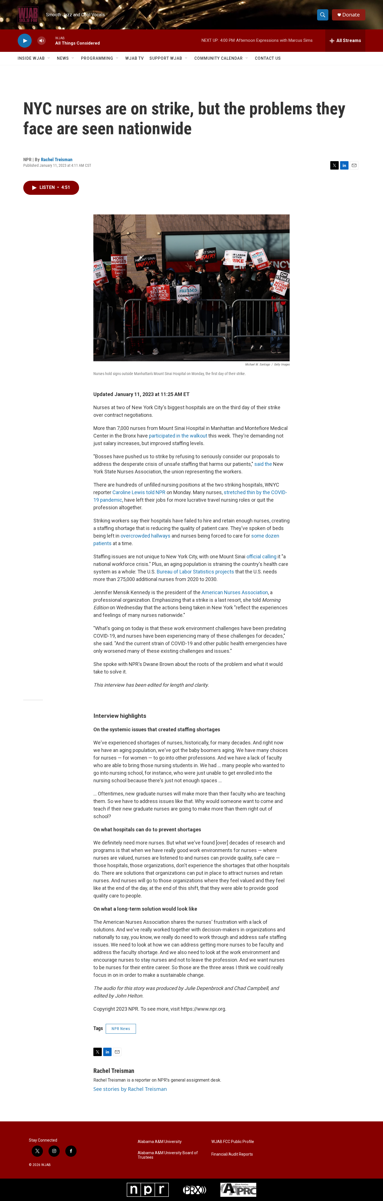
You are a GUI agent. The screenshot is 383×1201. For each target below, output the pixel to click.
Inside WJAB (31, 58)
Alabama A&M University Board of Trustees (168, 1155)
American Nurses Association (235, 592)
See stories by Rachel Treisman (130, 1089)
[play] (24, 41)
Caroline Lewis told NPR (138, 492)
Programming (97, 58)
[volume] (41, 40)
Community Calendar (218, 58)
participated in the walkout (178, 436)
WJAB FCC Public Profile (232, 1142)
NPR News (121, 1028)
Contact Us (268, 58)
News (63, 58)
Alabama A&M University (160, 1142)
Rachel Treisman (56, 159)
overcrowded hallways (145, 536)
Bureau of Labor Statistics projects (195, 572)
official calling (261, 556)
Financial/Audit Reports (232, 1154)
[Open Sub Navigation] (49, 58)
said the (263, 464)
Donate (351, 15)
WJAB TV (134, 58)
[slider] (50, 40)
